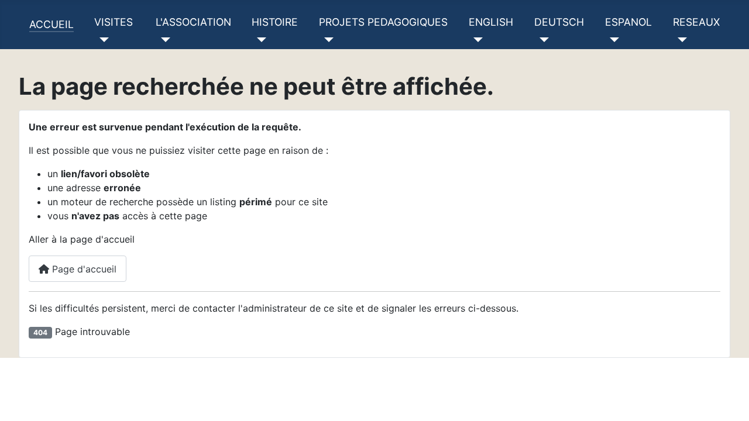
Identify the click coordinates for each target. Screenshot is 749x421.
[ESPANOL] (612, 40)
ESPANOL (628, 22)
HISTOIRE (275, 22)
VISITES (113, 22)
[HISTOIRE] (259, 40)
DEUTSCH (559, 22)
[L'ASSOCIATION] (163, 40)
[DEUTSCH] (541, 40)
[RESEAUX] (680, 40)
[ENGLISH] (476, 40)
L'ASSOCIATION (193, 22)
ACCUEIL (51, 24)
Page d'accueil (82, 269)
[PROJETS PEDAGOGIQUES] (326, 40)
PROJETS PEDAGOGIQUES (383, 22)
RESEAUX (696, 22)
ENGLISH (491, 22)
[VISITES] (101, 40)
